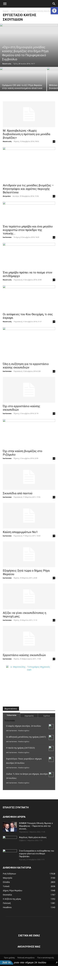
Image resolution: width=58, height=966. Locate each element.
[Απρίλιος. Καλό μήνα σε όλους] (10, 841)
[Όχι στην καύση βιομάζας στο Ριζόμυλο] (29, 433)
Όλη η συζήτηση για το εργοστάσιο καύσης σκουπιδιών (26, 365)
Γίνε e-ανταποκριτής (45, 957)
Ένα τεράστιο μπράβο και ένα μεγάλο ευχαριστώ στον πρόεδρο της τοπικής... (28, 230)
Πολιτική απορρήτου (26, 957)
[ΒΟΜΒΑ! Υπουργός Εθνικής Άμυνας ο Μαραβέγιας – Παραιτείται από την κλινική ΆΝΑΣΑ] (10, 827)
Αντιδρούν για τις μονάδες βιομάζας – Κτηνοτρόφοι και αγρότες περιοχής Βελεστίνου (28, 189)
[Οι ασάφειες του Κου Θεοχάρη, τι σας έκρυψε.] (29, 298)
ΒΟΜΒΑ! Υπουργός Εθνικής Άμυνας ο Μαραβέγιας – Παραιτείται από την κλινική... (36, 826)
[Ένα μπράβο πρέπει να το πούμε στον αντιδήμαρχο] (29, 256)
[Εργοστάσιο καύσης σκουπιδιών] (29, 639)
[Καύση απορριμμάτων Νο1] (29, 516)
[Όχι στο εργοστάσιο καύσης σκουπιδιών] (29, 390)
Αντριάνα (7, 196)
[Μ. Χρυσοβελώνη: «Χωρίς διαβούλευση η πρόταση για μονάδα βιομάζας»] (29, 114)
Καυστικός (6, 64)
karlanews (7, 237)
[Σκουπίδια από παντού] (29, 477)
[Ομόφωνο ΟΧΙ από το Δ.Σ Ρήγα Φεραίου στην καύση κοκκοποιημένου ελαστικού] (23, 78)
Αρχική (5, 11)
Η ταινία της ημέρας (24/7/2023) (20, 747)
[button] (54, 10)
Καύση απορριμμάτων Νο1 (20, 532)
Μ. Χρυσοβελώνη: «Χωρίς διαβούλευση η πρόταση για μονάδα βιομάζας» (26, 134)
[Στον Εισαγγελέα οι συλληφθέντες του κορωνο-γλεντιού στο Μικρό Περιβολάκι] (10, 854)
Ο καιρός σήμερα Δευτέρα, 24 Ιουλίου (23, 726)
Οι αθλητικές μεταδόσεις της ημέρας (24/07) (26, 736)
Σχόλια (46, 716)
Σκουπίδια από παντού (17, 493)
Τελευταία (11, 715)
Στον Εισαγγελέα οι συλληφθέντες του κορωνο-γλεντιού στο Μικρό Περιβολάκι (36, 854)
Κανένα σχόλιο (23, 730)
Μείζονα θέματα (17, 11)
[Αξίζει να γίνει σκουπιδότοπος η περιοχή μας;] (29, 596)
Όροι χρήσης (9, 957)
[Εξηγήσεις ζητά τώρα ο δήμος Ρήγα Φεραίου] (29, 554)
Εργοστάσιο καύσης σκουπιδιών (24, 655)
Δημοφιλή (29, 716)
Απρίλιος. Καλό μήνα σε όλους (33, 837)
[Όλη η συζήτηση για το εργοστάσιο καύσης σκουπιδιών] (29, 343)
